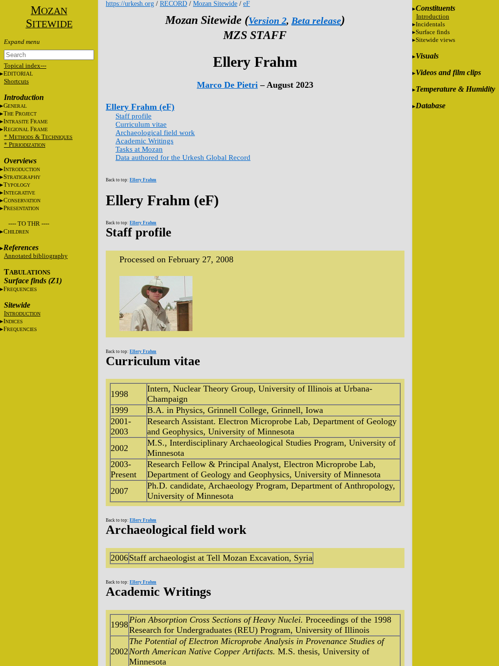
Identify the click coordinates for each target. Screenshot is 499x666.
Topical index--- (25, 65)
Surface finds (433, 32)
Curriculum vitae (141, 124)
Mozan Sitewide (215, 3)
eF (246, 3)
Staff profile (133, 116)
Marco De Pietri (227, 85)
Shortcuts (16, 81)
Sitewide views (435, 39)
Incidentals (430, 24)
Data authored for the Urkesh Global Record (182, 157)
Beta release (316, 20)
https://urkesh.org (130, 3)
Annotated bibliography (36, 255)
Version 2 (268, 20)
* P (24, 144)
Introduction (432, 16)
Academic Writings (144, 141)
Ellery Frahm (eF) (140, 107)
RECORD (173, 3)
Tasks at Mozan (139, 149)
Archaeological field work (155, 133)
